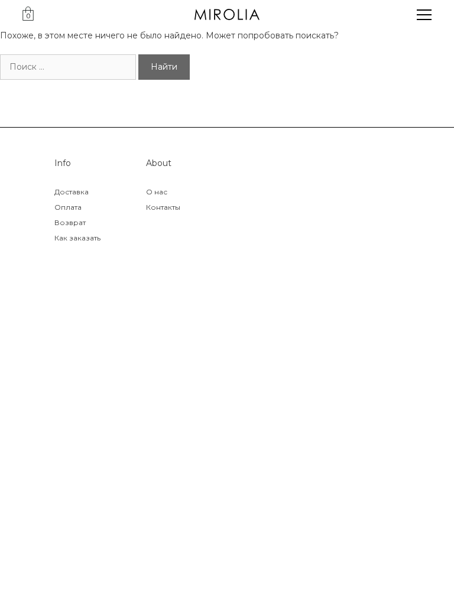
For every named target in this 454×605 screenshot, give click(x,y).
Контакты (163, 207)
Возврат (70, 222)
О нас (156, 191)
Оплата (68, 207)
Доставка (71, 191)
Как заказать (77, 237)
